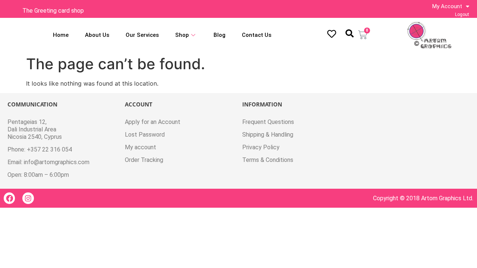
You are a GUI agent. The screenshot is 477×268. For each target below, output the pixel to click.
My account (140, 147)
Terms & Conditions (267, 159)
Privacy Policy (260, 147)
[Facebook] (9, 198)
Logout (462, 14)
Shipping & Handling (267, 134)
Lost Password (145, 134)
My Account (447, 6)
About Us (97, 35)
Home (61, 35)
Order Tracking (144, 159)
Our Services (142, 35)
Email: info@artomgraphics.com (48, 162)
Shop (182, 35)
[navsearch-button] (349, 33)
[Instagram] (28, 198)
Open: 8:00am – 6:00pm (38, 174)
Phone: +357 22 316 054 (39, 149)
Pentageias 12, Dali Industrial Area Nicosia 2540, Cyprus (34, 129)
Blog (219, 35)
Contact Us (256, 35)
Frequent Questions (268, 121)
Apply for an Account (152, 121)
